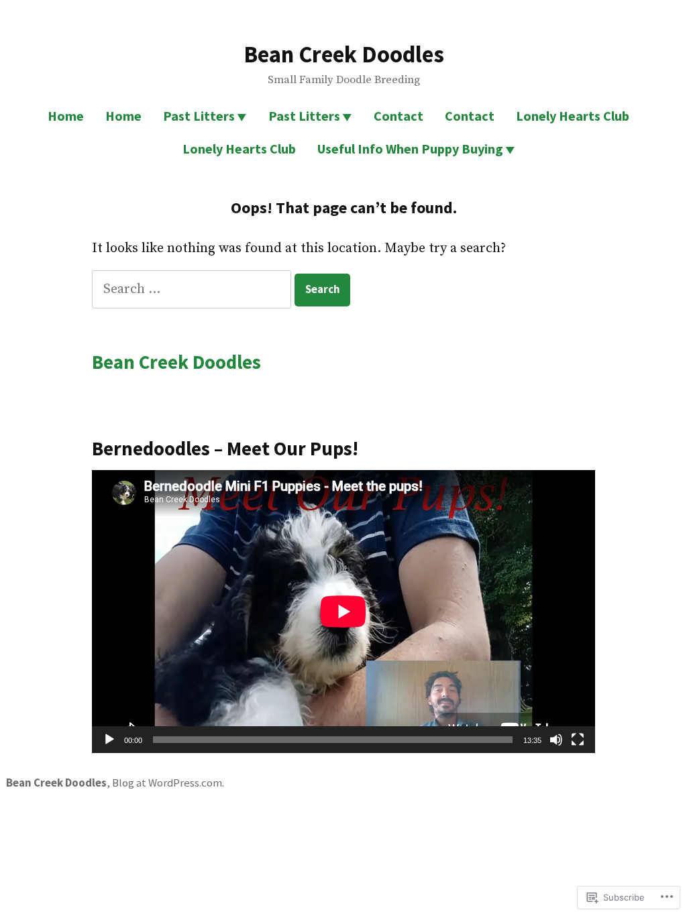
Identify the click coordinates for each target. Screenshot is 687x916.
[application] (343, 611)
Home (66, 115)
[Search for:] (193, 289)
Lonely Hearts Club (572, 115)
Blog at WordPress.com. (168, 783)
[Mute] (556, 739)
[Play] (109, 739)
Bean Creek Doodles (344, 54)
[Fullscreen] (577, 739)
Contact (398, 115)
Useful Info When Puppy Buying (410, 148)
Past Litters (199, 115)
